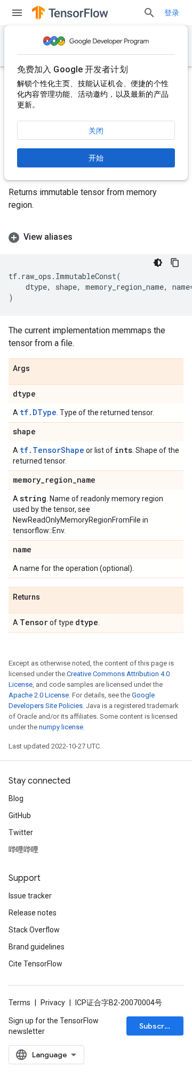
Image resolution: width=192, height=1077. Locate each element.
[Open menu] (17, 13)
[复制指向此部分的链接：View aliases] (83, 237)
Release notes (33, 912)
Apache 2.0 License (39, 695)
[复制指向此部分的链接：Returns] (50, 597)
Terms (19, 1002)
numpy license (61, 727)
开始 (96, 158)
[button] (96, 237)
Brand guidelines (37, 947)
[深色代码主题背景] (157, 262)
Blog (16, 798)
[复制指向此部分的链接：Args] (40, 369)
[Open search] (149, 12)
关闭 (96, 131)
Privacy (53, 1002)
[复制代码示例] (174, 262)
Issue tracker (30, 895)
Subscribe (157, 1026)
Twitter (21, 832)
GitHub (20, 815)
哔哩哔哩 (23, 849)
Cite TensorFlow (35, 964)
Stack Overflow (34, 929)
